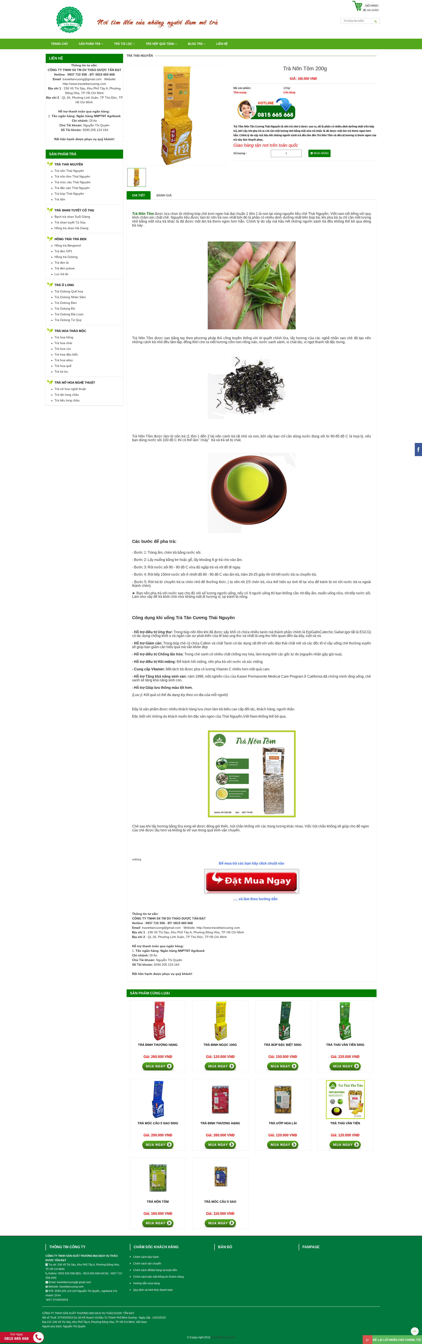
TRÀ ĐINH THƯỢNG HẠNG (220, 1123)
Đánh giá (164, 195)
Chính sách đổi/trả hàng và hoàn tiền (155, 1270)
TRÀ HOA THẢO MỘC (70, 331)
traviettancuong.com (223, 1337)
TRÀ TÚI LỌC (123, 43)
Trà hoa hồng (64, 337)
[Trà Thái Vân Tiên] (345, 1099)
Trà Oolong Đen (66, 303)
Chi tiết (138, 195)
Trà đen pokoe (65, 268)
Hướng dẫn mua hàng (146, 1283)
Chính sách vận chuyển (147, 1263)
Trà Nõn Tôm (158, 1201)
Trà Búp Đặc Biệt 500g (283, 1045)
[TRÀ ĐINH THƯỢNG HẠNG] (220, 1099)
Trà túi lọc (61, 371)
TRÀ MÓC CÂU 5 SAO (220, 1201)
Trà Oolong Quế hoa (69, 291)
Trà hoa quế (63, 366)
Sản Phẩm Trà (90, 43)
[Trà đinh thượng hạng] (157, 1021)
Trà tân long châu (67, 394)
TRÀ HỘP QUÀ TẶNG (160, 43)
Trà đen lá (62, 262)
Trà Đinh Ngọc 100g (220, 1045)
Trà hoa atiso (64, 360)
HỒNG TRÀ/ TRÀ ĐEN (70, 239)
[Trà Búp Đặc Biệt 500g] (282, 1021)
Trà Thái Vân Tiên (345, 1123)
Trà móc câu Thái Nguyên (73, 182)
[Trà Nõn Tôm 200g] (177, 116)
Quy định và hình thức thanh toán (153, 1289)
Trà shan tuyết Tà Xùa (70, 222)
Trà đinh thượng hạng (158, 1045)
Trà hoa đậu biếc (66, 354)
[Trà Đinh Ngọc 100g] (220, 1021)
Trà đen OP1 (63, 251)
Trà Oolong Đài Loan (69, 314)
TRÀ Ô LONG (64, 285)
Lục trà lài (61, 274)
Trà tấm (60, 199)
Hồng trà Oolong (66, 257)
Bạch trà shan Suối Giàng (72, 216)
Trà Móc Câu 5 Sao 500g (158, 1123)
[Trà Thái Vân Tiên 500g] (345, 1021)
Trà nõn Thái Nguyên (69, 170)
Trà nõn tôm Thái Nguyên (72, 176)
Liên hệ (222, 43)
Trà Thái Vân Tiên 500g (345, 1045)
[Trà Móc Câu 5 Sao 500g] (157, 1099)
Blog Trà (196, 43)
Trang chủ (59, 43)
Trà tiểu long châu (67, 400)
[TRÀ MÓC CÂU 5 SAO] (220, 1178)
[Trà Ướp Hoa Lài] (282, 1099)
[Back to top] (415, 1332)
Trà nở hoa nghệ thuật (70, 389)
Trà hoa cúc (63, 348)
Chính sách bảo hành (146, 1257)
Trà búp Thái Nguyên (69, 193)
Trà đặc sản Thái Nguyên (72, 188)
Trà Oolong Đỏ (65, 308)
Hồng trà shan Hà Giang (71, 228)
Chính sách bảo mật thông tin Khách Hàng (158, 1276)
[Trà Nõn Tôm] (157, 1178)
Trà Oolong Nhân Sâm (70, 297)
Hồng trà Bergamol (68, 245)
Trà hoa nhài (63, 343)
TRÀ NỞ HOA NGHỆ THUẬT (75, 382)
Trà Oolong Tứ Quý (68, 320)
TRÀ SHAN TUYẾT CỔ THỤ (74, 210)
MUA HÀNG (321, 153)
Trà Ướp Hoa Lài (283, 1123)
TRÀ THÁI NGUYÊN (69, 164)
